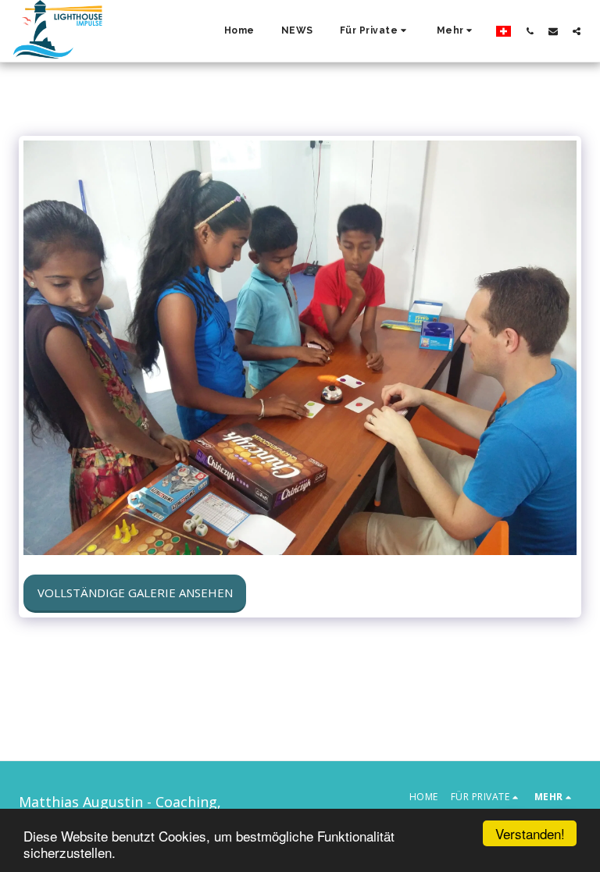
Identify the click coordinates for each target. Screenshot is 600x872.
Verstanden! (530, 833)
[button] (375, 31)
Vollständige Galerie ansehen (135, 592)
